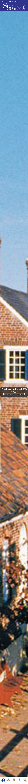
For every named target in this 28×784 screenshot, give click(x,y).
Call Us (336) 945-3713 (9, 1)
